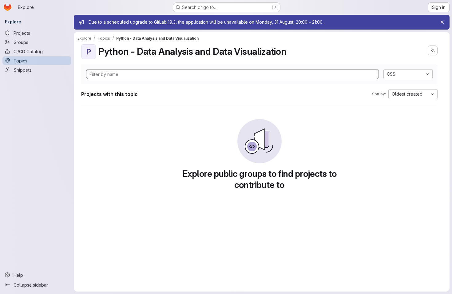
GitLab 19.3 (165, 22)
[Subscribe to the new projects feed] (433, 50)
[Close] (442, 22)
